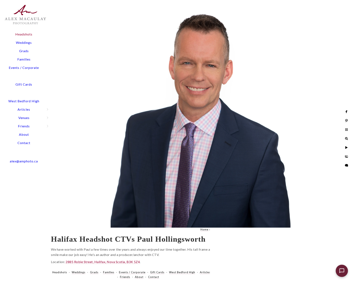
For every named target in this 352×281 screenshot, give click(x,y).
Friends (24, 126)
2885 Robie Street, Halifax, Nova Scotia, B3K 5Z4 (103, 262)
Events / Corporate (24, 67)
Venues (24, 118)
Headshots (23, 34)
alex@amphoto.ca (24, 161)
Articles (24, 109)
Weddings (24, 42)
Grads (24, 51)
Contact (24, 143)
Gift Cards (23, 84)
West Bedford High (23, 101)
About (24, 134)
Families (24, 59)
